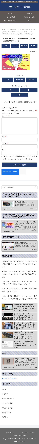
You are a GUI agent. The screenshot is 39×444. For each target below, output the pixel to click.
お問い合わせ (10, 433)
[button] (35, 187)
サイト (4, 150)
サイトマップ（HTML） (10, 378)
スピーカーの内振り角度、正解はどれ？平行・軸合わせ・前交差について (19, 290)
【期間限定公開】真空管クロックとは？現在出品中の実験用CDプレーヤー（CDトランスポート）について (19, 264)
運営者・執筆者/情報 (19, 435)
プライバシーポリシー (28, 433)
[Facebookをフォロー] (28, 90)
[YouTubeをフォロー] (19, 95)
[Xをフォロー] (10, 90)
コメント (5, 116)
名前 (4, 136)
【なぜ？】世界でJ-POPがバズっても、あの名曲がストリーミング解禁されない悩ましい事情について (19, 297)
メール (5, 143)
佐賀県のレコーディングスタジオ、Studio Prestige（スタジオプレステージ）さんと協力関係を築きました (19, 274)
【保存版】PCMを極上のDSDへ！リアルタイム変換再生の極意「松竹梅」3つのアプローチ (19, 283)
